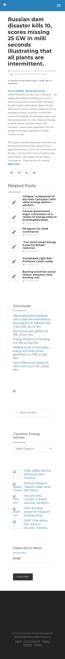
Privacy (46, 641)
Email (17, 558)
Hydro (18, 74)
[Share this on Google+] (19, 172)
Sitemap (27, 645)
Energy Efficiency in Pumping (31, 339)
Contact (38, 645)
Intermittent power (35, 74)
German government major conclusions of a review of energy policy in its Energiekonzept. (40, 215)
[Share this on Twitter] (26, 172)
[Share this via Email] (34, 172)
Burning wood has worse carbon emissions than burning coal (39, 274)
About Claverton (32, 641)
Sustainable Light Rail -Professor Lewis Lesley (38, 260)
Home (18, 641)
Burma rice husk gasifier (28, 331)
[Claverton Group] (15, 5)
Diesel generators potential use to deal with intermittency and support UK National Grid (32, 319)
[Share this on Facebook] (11, 172)
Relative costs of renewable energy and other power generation (31, 351)
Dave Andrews (46, 71)
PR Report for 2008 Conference (35, 230)
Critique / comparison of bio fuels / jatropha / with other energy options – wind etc (39, 201)
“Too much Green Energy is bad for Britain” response (39, 245)
